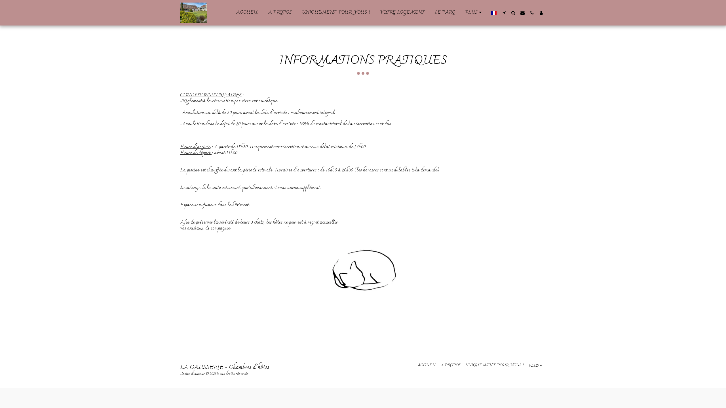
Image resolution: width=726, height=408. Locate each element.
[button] (503, 12)
